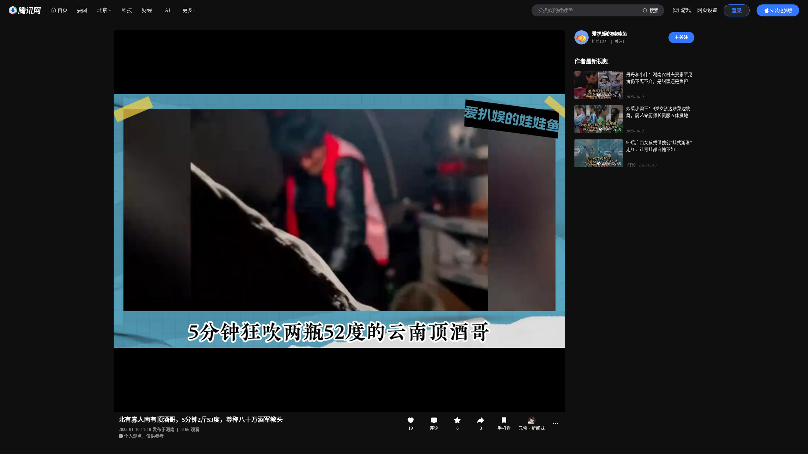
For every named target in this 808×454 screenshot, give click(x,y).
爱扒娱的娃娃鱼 (609, 34)
